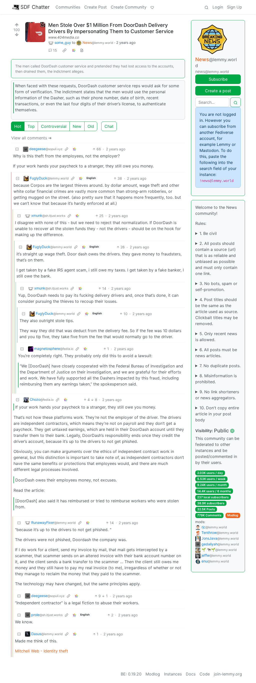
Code (205, 673)
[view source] (82, 50)
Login (217, 7)
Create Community (128, 7)
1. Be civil (208, 233)
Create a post (218, 90)
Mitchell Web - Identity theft (41, 650)
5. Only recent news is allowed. (216, 336)
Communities (68, 7)
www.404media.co (63, 37)
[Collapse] (17, 149)
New (77, 126)
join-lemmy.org (228, 673)
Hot (17, 126)
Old (91, 126)
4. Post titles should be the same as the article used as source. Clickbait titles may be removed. (216, 311)
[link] (64, 50)
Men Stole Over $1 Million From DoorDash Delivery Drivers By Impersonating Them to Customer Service (111, 28)
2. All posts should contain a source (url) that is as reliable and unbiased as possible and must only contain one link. (216, 258)
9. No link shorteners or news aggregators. (217, 394)
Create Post (95, 7)
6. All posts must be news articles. (216, 352)
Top (31, 126)
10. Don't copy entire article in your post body (217, 413)
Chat (109, 126)
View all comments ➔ (31, 137)
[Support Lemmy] (152, 7)
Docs (191, 673)
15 (55, 50)
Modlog (232, 515)
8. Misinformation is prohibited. (216, 378)
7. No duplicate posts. (220, 365)
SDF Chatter (35, 7)
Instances (173, 673)
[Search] (206, 7)
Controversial (53, 126)
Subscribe (218, 79)
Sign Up (234, 7)
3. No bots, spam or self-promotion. (216, 286)
